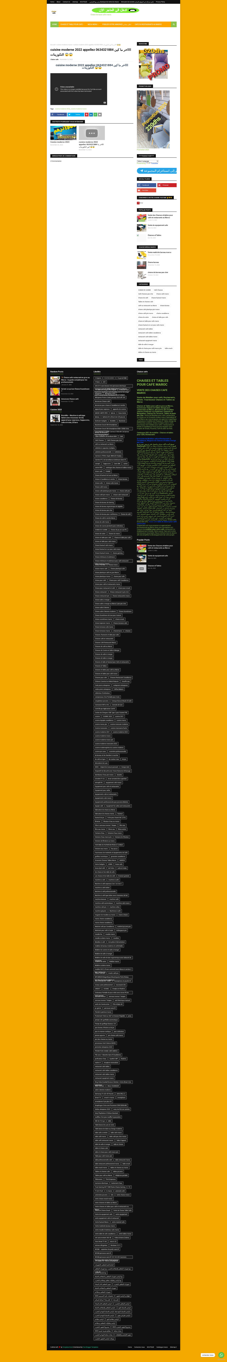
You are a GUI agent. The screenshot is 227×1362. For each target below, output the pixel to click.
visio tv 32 (113, 1241)
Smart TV (98, 1097)
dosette (119, 775)
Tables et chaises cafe (145, 302)
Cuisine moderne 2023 (59, 142)
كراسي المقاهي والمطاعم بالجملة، (105, 1307)
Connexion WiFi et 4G (102, 705)
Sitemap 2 (173, 1347)
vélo (112, 1195)
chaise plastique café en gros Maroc (107, 572)
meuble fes (98, 934)
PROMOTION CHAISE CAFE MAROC (106, 1051)
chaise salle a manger (102, 600)
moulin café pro (113, 973)
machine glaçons (100, 911)
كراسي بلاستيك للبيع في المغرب (104, 1315)
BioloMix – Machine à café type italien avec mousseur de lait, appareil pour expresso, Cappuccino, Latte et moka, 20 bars (75, 419)
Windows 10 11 (116, 1245)
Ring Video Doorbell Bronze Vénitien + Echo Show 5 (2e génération (113, 1082)
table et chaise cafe (101, 1148)
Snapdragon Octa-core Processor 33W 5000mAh (111, 1105)
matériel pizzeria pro (124, 926)
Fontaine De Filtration (122, 837)
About (58, 2)
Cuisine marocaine (101, 728)
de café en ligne (100, 759)
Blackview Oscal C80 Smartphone (106, 425)
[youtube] (146, 190)
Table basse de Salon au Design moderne (108, 1129)
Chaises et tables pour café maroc (106, 674)
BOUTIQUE (83, 2)
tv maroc (109, 1191)
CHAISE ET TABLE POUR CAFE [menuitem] (71, 24)
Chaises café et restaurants (104, 639)
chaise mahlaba (100, 565)
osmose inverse (100, 996)
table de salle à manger (146, 344)
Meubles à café (100, 942)
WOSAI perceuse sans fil (103, 1253)
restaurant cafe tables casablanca (149, 333)
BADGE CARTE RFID (101, 413)
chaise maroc (113, 565)
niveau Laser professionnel (104, 985)
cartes (125, 463)
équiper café (99, 806)
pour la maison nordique (103, 1031)
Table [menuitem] (146, 30)
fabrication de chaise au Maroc (105, 810)
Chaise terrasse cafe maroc (104, 627)
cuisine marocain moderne (119, 724)
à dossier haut (124, 390)
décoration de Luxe (101, 763)
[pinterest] (167, 185)
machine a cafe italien (102, 887)
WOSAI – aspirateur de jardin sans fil (107, 1249)
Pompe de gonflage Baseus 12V (105, 1024)
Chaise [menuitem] (136, 30)
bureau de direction (101, 432)
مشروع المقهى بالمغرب (102, 1327)
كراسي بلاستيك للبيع (125, 1307)
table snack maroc (101, 1167)
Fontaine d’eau (100, 833)
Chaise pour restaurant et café (105, 588)
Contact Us (66, 2)
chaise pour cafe (119, 576)
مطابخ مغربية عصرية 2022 (103, 1331)
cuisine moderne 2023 (62, 109)
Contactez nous (139, 1347)
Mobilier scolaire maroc (102, 965)
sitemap (75, 2)
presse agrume (100, 1035)
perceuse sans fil (110, 1008)
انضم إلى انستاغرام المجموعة (162, 171)
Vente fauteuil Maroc (102, 1222)
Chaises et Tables (154, 235)
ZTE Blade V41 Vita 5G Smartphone (106, 1261)
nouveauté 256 (121, 985)
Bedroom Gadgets (101, 421)
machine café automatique (104, 903)
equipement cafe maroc (114, 782)
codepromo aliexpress (120, 685)
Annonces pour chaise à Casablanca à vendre (110, 405)
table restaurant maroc (122, 1160)
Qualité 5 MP (113, 1059)
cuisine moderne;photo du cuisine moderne (109, 747)
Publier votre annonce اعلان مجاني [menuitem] (116, 24)
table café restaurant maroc (104, 1140)
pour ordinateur (119, 1031)
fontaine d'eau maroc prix (103, 837)
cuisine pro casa (100, 751)
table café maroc (100, 1136)
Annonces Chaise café (70, 399)
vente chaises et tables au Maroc (106, 1202)
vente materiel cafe (118, 1222)
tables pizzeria (118, 1171)
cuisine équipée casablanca (104, 720)
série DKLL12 (121, 1094)
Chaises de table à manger (104, 658)
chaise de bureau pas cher (158, 272)
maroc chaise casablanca (103, 919)
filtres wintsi (122, 829)
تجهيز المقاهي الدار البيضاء (103, 1284)
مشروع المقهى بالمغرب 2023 (121, 1327)
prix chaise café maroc (115, 1035)
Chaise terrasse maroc (102, 631)
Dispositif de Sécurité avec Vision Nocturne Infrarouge (112, 771)
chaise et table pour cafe (160, 317)
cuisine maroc (121, 720)
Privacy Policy (160, 2)
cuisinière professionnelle (117, 751)
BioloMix (113, 421)
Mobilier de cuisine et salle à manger (107, 950)
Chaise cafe (54, 59)
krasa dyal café (100, 868)
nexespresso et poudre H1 (122, 981)
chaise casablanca (162, 313)
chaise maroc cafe (101, 569)
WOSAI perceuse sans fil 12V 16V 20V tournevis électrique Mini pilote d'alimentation (110, 1257)
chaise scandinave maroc (103, 619)
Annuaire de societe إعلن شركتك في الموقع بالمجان (137, 2)
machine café (114, 899)
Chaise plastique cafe (118, 569)
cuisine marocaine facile (119, 728)
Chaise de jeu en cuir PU (119, 530)
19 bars (97, 382)
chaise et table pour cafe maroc (148, 321)
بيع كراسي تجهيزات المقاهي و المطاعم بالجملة (109, 1276)
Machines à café (115, 911)
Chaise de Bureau (116, 498)
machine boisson (100, 899)
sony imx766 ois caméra (121, 1109)
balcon (113, 413)
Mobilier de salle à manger (103, 954)
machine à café (113, 880)
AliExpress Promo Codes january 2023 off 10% (110, 397)
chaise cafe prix (125, 491)
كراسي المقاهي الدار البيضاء (103, 1304)
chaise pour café (100, 580)
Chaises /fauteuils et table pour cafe (107, 635)
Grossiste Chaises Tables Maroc (105, 860)
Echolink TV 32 (100, 779)
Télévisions (98, 1179)
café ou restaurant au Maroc (147, 305)
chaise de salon (143, 317)
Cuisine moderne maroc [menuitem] (95, 30)
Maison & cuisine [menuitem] (146, 36)
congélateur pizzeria (101, 701)
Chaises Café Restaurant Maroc (105, 642)
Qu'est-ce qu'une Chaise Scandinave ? (75, 390)
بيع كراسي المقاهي (100, 1272)
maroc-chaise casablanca (103, 922)
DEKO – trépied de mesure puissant (106, 767)
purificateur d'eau (100, 1059)
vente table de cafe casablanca (105, 1234)
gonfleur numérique (101, 856)
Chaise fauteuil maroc (158, 298)
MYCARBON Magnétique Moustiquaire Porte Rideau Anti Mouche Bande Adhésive (112, 977)
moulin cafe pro (100, 973)
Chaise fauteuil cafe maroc (104, 545)
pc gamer (98, 1008)
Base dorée (122, 413)
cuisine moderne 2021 (102, 732)
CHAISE (108, 471)
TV (129, 1187)
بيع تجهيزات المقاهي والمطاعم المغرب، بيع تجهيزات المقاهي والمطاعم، (113, 1269)
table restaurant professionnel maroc (107, 1164)
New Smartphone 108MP (103, 981)
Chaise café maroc (162, 294)
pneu (129, 1016)
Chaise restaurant (101, 592)
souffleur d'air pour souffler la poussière (108, 1117)
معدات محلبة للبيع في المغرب (103, 1335)
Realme (123, 1059)
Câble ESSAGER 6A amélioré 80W (106, 436)
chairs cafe (98, 471)
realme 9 (98, 1062)
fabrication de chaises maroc (104, 814)
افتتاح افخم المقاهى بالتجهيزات (104, 1265)
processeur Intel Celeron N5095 (105, 1043)
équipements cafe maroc (103, 798)
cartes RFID (99, 467)
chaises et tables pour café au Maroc (107, 670)
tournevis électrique (101, 1183)
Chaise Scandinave (125, 611)
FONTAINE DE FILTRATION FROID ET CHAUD (109, 845)
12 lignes (98, 378)
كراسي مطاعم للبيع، (113, 1319)
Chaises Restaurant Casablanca (120, 677)
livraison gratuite (123, 876)
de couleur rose (114, 759)
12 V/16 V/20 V (109, 378)
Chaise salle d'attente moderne (105, 611)
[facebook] (146, 185)
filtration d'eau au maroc (111, 821)
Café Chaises (158, 290)
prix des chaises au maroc (103, 1039)
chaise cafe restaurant (120, 495)
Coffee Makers (118, 689)
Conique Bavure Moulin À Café (121, 701)
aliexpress (98, 393)
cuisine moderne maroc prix (104, 740)
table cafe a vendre (101, 1132)
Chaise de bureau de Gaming (104, 502)
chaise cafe (99, 483)
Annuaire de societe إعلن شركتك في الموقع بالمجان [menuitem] (71, 36)
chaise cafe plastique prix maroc (149, 309)
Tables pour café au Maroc (103, 1175)
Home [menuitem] (54, 24)
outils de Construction (102, 1004)
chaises (128, 631)
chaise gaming (117, 553)
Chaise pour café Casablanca (118, 580)
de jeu (124, 759)
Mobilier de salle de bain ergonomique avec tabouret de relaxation (113, 958)
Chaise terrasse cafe (120, 623)
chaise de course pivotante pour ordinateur (109, 526)
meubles (116, 938)
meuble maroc (110, 934)
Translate (154, 163)
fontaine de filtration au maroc (105, 841)
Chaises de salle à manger (104, 654)
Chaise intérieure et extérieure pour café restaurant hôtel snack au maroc (112, 561)
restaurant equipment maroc (147, 340)
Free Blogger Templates (90, 1347)
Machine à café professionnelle (105, 891)
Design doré (125, 767)
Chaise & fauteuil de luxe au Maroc (106, 475)
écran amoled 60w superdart (117, 779)
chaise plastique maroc (102, 576)
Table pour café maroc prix (103, 1156)
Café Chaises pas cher (145, 294)
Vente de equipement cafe (158, 225)
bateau (97, 417)
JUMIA (110, 864)
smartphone (121, 1097)
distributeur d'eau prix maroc (104, 775)
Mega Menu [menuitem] (92, 24)
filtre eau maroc (100, 829)
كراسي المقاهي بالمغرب (122, 1304)
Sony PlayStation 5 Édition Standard (106, 1113)
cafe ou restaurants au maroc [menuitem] (148, 24)
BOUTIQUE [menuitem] (77, 30)
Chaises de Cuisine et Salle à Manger (107, 650)
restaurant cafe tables (145, 329)
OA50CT (97, 989)
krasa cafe (118, 864)
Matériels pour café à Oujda (104, 930)
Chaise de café (143, 298)
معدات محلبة (117, 1331)
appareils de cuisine (119, 409)
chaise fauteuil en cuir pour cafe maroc (151, 325)
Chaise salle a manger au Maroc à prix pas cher (110, 604)
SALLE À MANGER (113, 1086)
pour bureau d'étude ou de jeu (104, 1027)
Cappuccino (107, 463)
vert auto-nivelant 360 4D (103, 1237)
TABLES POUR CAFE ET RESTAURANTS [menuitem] (109, 36)
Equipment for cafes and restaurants (118, 806)
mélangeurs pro (121, 930)
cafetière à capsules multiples (105, 448)
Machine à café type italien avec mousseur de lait (111, 895)
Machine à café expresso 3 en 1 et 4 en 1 (108, 884)
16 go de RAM (122, 378)
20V (104, 382)
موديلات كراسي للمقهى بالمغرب (104, 1339)
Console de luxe (117, 705)
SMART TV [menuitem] (131, 36)
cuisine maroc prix (101, 724)
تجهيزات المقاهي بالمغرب (121, 1284)
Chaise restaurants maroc (121, 596)
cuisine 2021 (119, 716)
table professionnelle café (103, 1160)
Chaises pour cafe (101, 677)
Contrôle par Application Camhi (105, 709)
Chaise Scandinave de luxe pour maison (108, 615)
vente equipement (121, 1214)
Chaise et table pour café (122, 537)
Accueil (52, 45)
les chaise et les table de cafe (105, 872)
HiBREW (122, 860)
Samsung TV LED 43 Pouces (104, 1094)
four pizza (114, 849)
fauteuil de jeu (99, 817)
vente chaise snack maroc (103, 1199)
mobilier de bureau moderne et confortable (109, 946)
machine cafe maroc (123, 903)
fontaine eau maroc (101, 849)
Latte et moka (122, 868)
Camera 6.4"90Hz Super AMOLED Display (108, 456)
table (109, 1121)
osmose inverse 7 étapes (103, 1000)
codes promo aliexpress (103, 689)
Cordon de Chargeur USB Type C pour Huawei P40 (111, 712)
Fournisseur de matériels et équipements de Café (111, 852)
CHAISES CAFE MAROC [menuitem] (61, 30)
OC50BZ (106, 989)
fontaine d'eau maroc (115, 833)
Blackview (122, 421)
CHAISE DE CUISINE (144, 290)
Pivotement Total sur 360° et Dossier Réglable (110, 1016)
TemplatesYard (67, 1347)
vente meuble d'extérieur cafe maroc (107, 1230)
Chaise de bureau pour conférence (106, 514)
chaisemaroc (117, 631)
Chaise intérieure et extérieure (105, 557)
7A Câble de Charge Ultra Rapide (105, 390)
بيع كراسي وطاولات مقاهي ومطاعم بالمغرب (108, 1280)
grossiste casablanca (118, 856)
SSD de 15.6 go (100, 1121)
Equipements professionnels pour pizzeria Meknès (111, 802)
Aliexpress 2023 (110, 393)
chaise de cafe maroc (102, 522)
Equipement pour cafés (102, 790)
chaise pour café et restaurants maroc (107, 584)
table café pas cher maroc (117, 1136)
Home (52, 2)
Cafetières (118, 452)
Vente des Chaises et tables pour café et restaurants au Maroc (160, 216)
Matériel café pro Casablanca (104, 926)
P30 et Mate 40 (117, 1004)
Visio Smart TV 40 (101, 1241)
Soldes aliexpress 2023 (102, 1109)
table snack (168, 348)
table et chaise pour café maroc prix (150, 348)
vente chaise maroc (123, 1195)
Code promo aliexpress (102, 685)
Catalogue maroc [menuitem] (166, 36)
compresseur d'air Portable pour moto (107, 697)
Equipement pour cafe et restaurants (107, 786)
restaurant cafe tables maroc (147, 337)
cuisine (97, 716)
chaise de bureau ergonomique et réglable (109, 506)
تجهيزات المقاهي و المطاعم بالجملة (105, 1288)
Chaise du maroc (114, 533)
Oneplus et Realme (118, 989)
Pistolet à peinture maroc (103, 1012)
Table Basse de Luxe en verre (104, 1125)
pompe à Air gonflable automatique (106, 1020)
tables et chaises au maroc (147, 352)
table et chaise (118, 1144)
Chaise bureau (153, 262)
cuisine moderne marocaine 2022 (106, 744)
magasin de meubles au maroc (105, 915)
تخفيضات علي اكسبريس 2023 (104, 1296)
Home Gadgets (100, 864)
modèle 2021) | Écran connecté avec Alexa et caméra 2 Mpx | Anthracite (113, 969)
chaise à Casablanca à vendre (105, 479)
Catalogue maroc (162, 1347)
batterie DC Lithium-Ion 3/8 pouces (114, 417)
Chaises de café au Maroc (103, 646)
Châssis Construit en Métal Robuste (107, 681)
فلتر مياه (115, 1300)
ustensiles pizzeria (101, 1195)
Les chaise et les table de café (105, 876)
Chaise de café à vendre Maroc (105, 518)
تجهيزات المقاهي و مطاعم (103, 1292)
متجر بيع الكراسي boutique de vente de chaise (104, 2)
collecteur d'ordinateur (102, 693)
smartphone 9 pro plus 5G (103, 1101)
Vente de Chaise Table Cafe (122, 1210)
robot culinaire (99, 1086)
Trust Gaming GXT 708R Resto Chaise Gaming (110, 1187)
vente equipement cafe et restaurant (107, 1218)
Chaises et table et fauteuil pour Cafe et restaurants (112, 662)
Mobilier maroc (114, 961)
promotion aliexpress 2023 (103, 1047)
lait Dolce (111, 868)
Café (121, 436)
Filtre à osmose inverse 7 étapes (105, 825)
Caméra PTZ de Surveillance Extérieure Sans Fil (110, 460)
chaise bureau (164, 305)
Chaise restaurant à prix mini (119, 592)
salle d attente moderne (103, 1090)
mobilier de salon (100, 961)
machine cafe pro (100, 907)
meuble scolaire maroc (102, 938)
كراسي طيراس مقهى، (124, 1315)
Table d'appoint (121, 1140)
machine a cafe (100, 880)
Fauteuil (120, 814)
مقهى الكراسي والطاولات (123, 1335)
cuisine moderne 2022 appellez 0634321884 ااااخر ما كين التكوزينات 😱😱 (91, 144)
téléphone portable (121, 1175)
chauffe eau (126, 681)
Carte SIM (117, 463)
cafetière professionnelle (103, 452)
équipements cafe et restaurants (106, 794)
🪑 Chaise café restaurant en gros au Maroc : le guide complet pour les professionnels (75, 380)
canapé (97, 463)
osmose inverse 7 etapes (117, 996)
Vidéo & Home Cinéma (121, 1237)
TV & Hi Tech (99, 1191)
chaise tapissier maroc (102, 623)
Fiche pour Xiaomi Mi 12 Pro (116, 817)
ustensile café (120, 1191)
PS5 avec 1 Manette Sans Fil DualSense (108, 1055)
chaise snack (119, 619)
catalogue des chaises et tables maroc (118, 467)
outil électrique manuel (122, 1000)
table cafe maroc (116, 1132)
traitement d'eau (116, 1183)
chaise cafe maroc (112, 483)
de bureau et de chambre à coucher (106, 755)
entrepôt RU (99, 782)
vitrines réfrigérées (101, 1245)
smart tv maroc (109, 1097)
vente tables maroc (125, 1234)
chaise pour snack (124, 588)
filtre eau (122, 825)
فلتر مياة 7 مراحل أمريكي (102, 1300)
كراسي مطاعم (99, 1319)
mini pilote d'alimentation (116, 942)
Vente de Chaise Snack (102, 1210)
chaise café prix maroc (145, 313)
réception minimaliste (111, 1062)
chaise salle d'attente (102, 607)
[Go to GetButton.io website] (221, 1359)
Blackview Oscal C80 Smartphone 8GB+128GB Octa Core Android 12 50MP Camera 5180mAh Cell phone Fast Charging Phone (112, 429)
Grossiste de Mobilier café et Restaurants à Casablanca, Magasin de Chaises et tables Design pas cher (156, 440)
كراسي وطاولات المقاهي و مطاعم (105, 1323)
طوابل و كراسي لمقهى (123, 1296)
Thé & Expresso (111, 1179)
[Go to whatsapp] (221, 1355)
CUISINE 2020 (107, 716)
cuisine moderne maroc (64, 45)
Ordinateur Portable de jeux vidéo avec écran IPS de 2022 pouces (112, 993)
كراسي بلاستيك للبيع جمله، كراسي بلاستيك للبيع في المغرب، (113, 1311)
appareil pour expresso (102, 409)
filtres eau (111, 829)
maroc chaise (123, 915)
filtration (97, 821)
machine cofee (115, 907)
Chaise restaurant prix (102, 596)
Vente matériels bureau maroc (159, 252)
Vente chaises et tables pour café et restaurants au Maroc (112, 1207)
